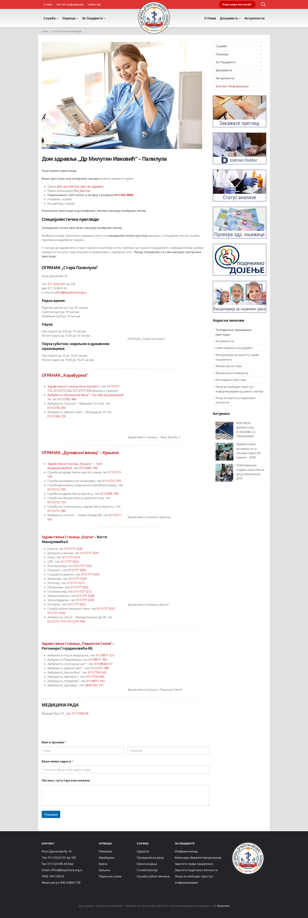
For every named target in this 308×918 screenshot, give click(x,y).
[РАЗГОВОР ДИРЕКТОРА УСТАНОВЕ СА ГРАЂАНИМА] (224, 430)
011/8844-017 (103, 664)
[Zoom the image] (248, 843)
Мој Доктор (82, 191)
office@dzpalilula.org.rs (70, 292)
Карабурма (106, 858)
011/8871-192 (96, 681)
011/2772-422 (62, 391)
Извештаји (94, 4)
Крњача (104, 870)
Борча (103, 864)
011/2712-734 (56, 502)
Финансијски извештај (231, 373)
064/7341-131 (94, 685)
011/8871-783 (98, 660)
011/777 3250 (90, 574)
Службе (49, 18)
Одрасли (143, 851)
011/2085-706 (88, 468)
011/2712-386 (56, 511)
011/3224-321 (57, 858)
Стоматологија (147, 870)
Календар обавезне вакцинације (198, 858)
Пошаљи (51, 814)
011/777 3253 (77, 604)
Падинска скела (110, 876)
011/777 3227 (106, 609)
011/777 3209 (77, 570)
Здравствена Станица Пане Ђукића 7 (73, 386)
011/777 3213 (71, 557)
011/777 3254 (70, 562)
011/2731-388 (100, 668)
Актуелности (254, 18)
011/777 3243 (89, 553)
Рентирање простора (230, 380)
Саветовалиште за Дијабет (234, 348)
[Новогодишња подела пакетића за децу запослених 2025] (224, 473)
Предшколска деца (150, 858)
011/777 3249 (85, 600)
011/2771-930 (82, 391)
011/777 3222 (79, 587)
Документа (229, 18)
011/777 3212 (83, 591)
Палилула (105, 851)
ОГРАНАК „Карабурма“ (65, 375)
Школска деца (147, 864)
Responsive (223, 905)
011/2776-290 (56, 408)
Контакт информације (70, 4)
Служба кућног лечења (153, 876)
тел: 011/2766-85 (77, 713)
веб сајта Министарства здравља (80, 186)
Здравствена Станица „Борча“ (68, 536)
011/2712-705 (56, 489)
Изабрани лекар (186, 851)
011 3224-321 (57, 284)
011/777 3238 (85, 596)
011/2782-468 (67, 399)
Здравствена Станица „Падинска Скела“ (77, 643)
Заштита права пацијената (194, 864)
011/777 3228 (73, 549)
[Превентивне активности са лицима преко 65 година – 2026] (224, 452)
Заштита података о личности (196, 870)
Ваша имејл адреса (57, 761)
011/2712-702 (112, 481)
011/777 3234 (77, 579)
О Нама (210, 18)
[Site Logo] (154, 17)
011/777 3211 (76, 583)
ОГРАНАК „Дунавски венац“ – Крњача (80, 452)
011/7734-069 (95, 677)
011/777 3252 (83, 566)
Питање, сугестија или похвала (66, 780)
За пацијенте (92, 18)
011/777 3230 (56, 613)
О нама (47, 4)
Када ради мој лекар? (237, 4)
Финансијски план (228, 366)
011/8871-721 (105, 655)
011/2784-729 (56, 416)
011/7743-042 (97, 672)
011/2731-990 (76, 621)
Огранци (68, 18)
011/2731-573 (56, 621)
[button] (263, 4)
